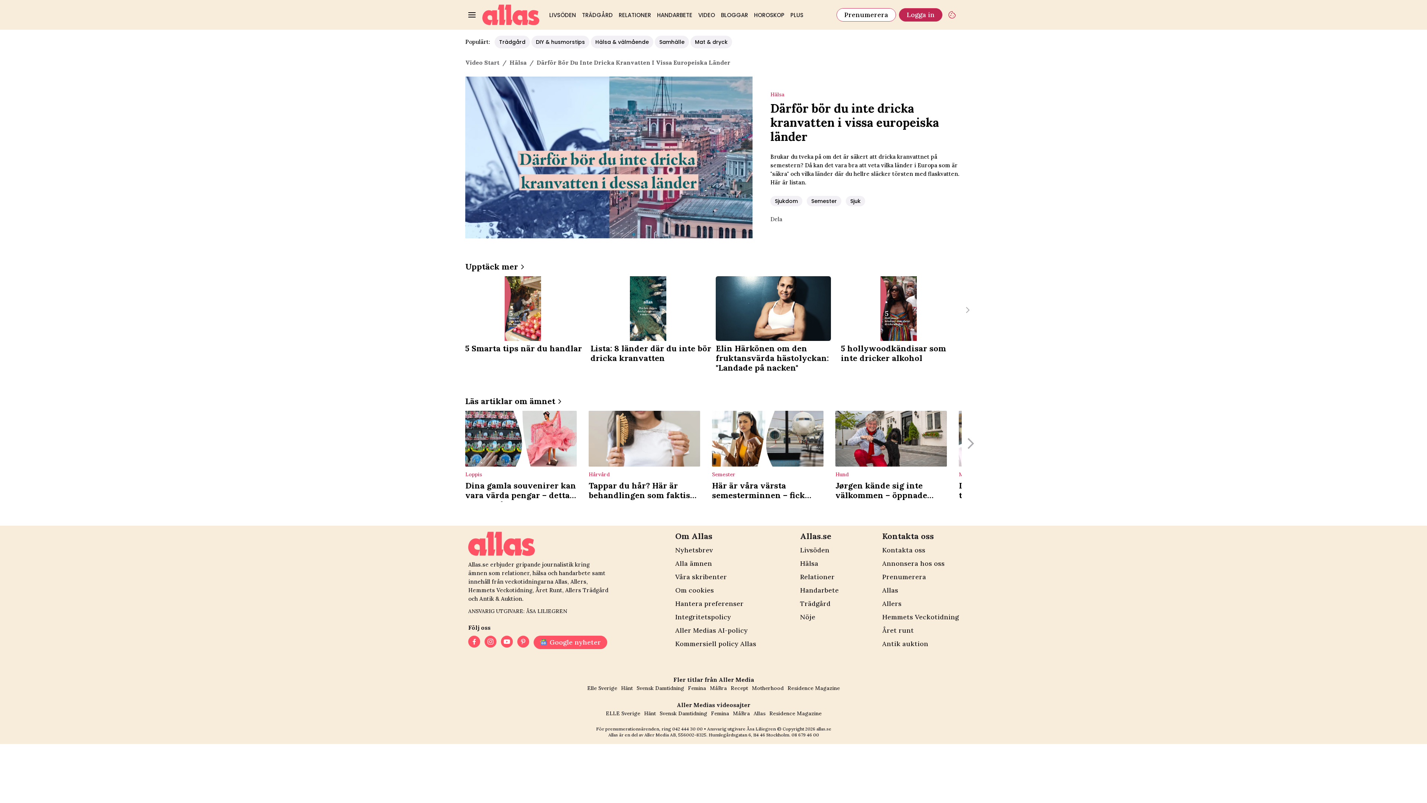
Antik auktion (905, 643)
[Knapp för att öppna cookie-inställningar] (952, 15)
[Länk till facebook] (474, 642)
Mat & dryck (711, 42)
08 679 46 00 (805, 735)
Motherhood (768, 688)
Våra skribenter (701, 577)
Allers (892, 603)
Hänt (627, 688)
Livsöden (562, 15)
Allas (890, 590)
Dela (776, 219)
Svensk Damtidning (660, 688)
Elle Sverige (602, 688)
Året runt (898, 630)
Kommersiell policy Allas (715, 643)
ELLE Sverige (623, 713)
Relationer (635, 15)
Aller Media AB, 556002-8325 (675, 735)
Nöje (807, 617)
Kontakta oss (903, 550)
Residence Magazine (813, 688)
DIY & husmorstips (560, 42)
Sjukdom (786, 201)
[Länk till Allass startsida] (511, 14)
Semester (824, 201)
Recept (739, 688)
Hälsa (809, 563)
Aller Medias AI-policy (711, 630)
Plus (796, 15)
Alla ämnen (693, 563)
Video (706, 15)
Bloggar (734, 15)
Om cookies (694, 590)
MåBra (718, 688)
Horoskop (769, 15)
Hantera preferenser (709, 603)
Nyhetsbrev (694, 550)
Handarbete (674, 15)
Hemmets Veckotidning (920, 617)
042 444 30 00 (687, 729)
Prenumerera (866, 14)
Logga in (921, 14)
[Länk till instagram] (490, 642)
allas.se (823, 729)
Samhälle (672, 42)
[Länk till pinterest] (523, 642)
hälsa (518, 62)
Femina (697, 688)
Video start (482, 62)
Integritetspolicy (703, 617)
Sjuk (855, 201)
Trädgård (597, 15)
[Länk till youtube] (507, 642)
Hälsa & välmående (622, 42)
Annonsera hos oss (913, 563)
